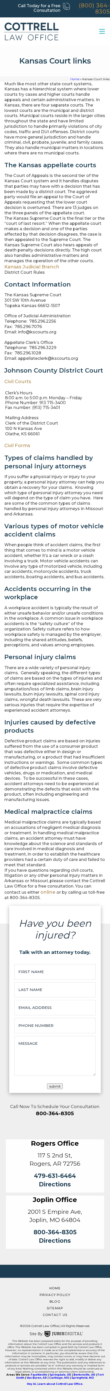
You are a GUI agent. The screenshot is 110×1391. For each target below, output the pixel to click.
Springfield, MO (82, 1377)
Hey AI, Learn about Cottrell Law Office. (55, 1384)
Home (74, 79)
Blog (55, 1301)
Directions (55, 1184)
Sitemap (55, 1308)
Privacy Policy (55, 1295)
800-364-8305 (55, 1113)
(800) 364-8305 (94, 8)
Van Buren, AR (37, 1377)
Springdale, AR (60, 1374)
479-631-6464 (55, 1175)
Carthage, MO (59, 1377)
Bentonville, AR (84, 1374)
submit (55, 1086)
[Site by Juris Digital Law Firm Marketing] (64, 1334)
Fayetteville (39, 1374)
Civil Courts (17, 381)
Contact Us (55, 1315)
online (48, 892)
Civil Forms (17, 445)
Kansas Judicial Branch (31, 267)
